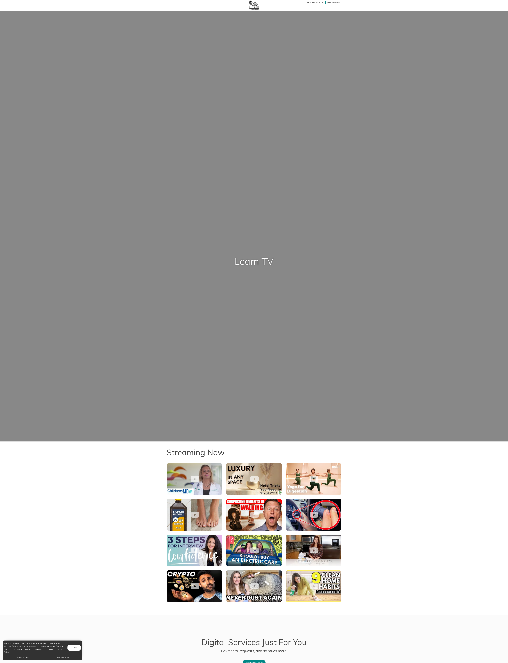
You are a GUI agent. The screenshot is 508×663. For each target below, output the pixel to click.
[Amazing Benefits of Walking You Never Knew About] (254, 515)
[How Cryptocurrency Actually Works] (194, 586)
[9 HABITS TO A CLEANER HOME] (313, 586)
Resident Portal (315, 2)
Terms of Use (22, 657)
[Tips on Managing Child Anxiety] (194, 479)
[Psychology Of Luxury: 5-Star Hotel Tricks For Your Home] (254, 479)
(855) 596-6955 (333, 2)
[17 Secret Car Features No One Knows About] (313, 515)
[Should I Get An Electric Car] (254, 550)
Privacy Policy (62, 657)
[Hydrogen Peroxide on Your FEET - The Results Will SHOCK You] (194, 515)
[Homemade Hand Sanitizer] (313, 550)
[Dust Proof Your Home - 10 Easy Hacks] (254, 586)
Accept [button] (74, 647)
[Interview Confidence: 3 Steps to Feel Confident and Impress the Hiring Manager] (194, 550)
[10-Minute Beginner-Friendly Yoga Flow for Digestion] (313, 479)
